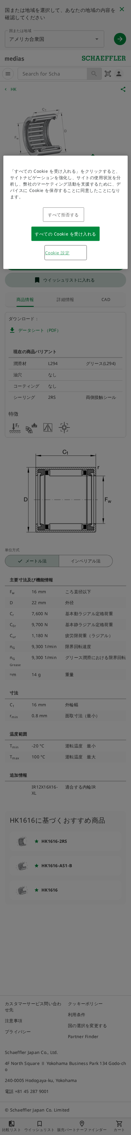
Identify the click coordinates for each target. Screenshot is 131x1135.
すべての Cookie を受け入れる (65, 233)
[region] (65, 212)
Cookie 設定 (57, 252)
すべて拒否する (63, 214)
